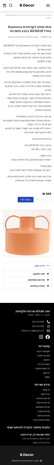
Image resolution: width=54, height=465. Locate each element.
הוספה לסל (25, 199)
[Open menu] (48, 5)
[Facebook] (47, 337)
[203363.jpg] (27, 233)
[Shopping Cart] (4, 5)
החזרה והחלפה (37, 286)
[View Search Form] (11, 5)
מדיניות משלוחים (36, 280)
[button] (27, 266)
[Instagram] (41, 337)
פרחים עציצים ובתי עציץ (17, 37)
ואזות (44, 15)
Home (49, 15)
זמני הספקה (39, 273)
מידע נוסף (40, 265)
